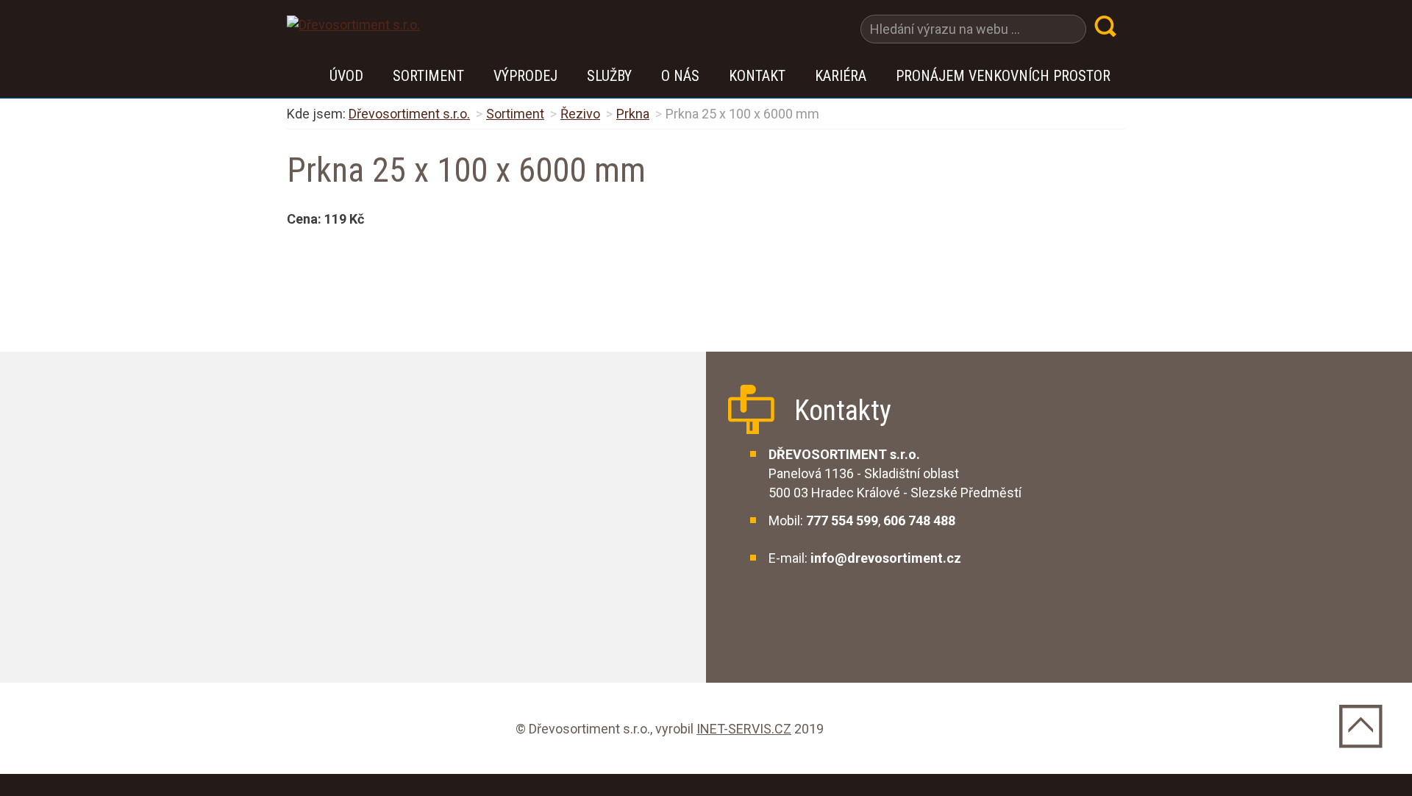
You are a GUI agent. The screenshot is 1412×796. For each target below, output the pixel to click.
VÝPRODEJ (525, 76)
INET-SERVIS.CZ (743, 728)
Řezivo (580, 113)
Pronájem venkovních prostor (1003, 76)
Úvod (346, 76)
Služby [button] (609, 76)
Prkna (632, 113)
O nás (680, 76)
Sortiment (515, 113)
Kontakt (757, 76)
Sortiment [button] (428, 76)
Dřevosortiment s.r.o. (409, 113)
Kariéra (840, 76)
